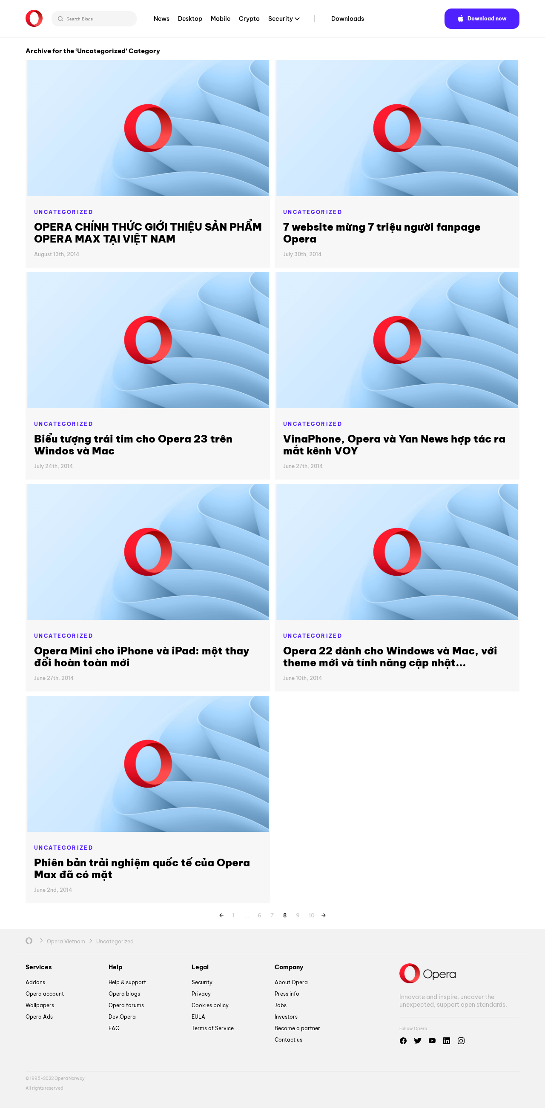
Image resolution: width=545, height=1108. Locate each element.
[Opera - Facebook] (403, 1041)
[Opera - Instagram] (461, 1041)
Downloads (347, 19)
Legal (200, 967)
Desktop (190, 19)
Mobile (220, 19)
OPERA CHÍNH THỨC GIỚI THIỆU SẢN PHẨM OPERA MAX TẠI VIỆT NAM (148, 232)
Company (289, 967)
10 (312, 914)
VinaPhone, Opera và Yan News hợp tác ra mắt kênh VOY (394, 444)
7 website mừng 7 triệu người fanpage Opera (382, 232)
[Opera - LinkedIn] (447, 1041)
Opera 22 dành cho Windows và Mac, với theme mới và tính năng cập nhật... (390, 656)
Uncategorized (63, 212)
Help (115, 967)
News (161, 19)
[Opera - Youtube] (432, 1041)
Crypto (249, 19)
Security (280, 19)
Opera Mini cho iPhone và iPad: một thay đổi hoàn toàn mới (142, 656)
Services (39, 967)
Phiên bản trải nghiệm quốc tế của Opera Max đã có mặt (142, 868)
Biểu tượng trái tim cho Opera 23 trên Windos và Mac (133, 444)
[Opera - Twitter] (418, 1041)
